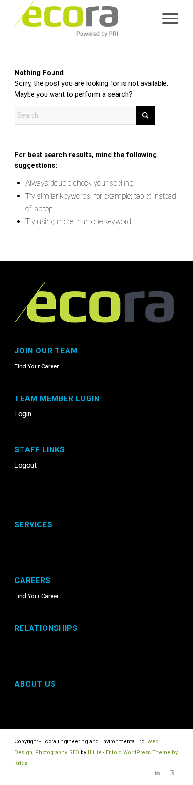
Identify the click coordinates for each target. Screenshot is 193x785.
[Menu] (165, 18)
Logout (26, 465)
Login (23, 414)
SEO (74, 752)
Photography (51, 752)
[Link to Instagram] (171, 773)
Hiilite (95, 752)
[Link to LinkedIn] (157, 773)
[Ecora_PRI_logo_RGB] (80, 18)
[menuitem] (165, 18)
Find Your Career (37, 366)
